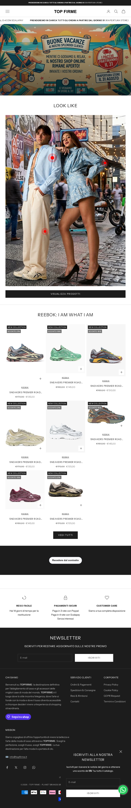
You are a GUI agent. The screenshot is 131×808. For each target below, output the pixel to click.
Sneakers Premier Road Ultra (25, 392)
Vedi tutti (65, 535)
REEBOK (24, 387)
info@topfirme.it (18, 756)
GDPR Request (112, 695)
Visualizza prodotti (65, 293)
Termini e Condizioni (115, 701)
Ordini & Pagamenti (80, 684)
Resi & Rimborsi (79, 695)
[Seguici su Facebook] (7, 767)
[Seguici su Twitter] (16, 767)
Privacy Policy (111, 684)
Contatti (74, 701)
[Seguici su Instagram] (25, 767)
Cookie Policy (111, 690)
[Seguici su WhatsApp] (33, 767)
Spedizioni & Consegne (83, 690)
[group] (65, 59)
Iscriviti (93, 793)
